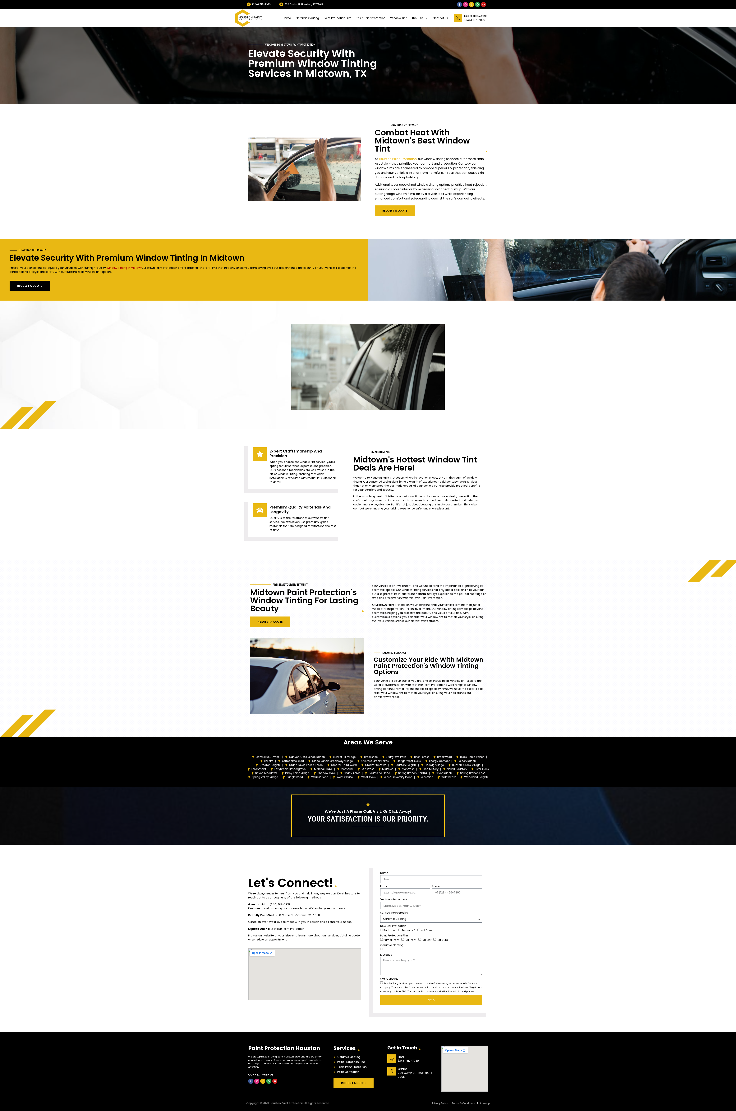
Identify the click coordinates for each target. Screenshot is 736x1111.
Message (386, 955)
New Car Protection (393, 926)
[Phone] (391, 1058)
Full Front (410, 940)
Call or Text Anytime (475, 16)
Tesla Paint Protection (370, 18)
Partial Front (391, 940)
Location (402, 1069)
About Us (417, 18)
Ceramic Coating (307, 18)
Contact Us (440, 18)
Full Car (426, 940)
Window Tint (398, 18)
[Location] (391, 1071)
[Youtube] (483, 4)
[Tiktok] (471, 4)
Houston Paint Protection (398, 159)
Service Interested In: (394, 913)
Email (383, 886)
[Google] (477, 4)
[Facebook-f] (459, 4)
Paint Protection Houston (284, 1048)
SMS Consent (389, 979)
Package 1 (390, 930)
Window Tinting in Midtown (124, 268)
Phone (436, 886)
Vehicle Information (393, 899)
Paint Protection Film (337, 18)
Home (287, 18)
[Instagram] (465, 4)
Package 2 (409, 930)
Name (384, 873)
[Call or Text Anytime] (458, 18)
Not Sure (426, 930)
